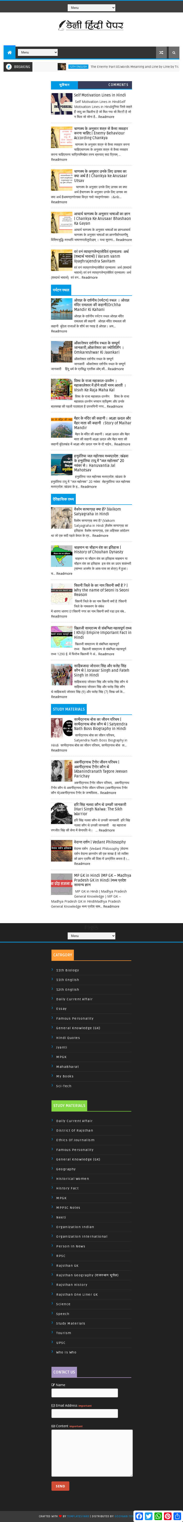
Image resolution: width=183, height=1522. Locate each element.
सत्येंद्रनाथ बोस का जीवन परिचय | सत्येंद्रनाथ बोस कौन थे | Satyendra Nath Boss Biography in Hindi (100, 724)
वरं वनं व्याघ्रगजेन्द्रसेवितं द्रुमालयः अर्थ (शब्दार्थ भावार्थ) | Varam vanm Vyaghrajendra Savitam (101, 256)
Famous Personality (75, 1018)
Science (63, 1304)
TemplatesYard (78, 1516)
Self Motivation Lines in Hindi (100, 95)
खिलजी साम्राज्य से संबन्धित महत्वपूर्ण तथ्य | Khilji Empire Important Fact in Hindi (103, 633)
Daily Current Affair (74, 999)
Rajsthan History (71, 1285)
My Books (65, 1076)
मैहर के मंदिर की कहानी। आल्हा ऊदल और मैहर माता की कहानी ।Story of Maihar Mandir (103, 423)
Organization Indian (75, 1227)
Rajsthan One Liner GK (77, 1295)
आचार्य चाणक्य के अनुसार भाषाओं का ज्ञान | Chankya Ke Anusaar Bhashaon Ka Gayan (102, 219)
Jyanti (61, 1047)
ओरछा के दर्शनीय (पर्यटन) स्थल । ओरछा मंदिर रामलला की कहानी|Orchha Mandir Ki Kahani (101, 305)
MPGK (61, 1057)
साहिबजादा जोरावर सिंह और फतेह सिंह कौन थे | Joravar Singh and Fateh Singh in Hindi (101, 671)
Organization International (81, 1237)
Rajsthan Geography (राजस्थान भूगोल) (87, 1275)
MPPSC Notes (68, 1208)
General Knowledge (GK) (78, 1028)
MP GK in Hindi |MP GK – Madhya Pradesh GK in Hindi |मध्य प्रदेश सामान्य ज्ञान (102, 880)
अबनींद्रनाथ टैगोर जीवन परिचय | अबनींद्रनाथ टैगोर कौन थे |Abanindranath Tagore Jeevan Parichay (100, 769)
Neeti (61, 1217)
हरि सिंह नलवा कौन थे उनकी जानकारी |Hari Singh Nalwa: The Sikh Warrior (100, 809)
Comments (118, 85)
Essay (61, 1009)
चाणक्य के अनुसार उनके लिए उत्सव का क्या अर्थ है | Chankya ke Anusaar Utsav (100, 176)
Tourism (63, 1333)
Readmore (106, 116)
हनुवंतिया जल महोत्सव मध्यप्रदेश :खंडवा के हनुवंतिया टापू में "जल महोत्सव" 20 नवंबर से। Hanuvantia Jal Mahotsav (101, 463)
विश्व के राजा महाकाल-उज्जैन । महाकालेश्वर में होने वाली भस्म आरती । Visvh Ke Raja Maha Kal (100, 385)
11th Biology (67, 970)
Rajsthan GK (67, 1266)
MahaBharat (67, 1067)
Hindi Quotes (68, 1038)
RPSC (61, 1256)
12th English (64, 66)
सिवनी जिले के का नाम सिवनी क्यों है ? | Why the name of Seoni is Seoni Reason (101, 590)
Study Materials (71, 1323)
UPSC (61, 1343)
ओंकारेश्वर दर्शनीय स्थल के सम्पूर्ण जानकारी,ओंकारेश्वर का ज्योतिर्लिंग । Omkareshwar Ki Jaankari (99, 348)
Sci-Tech (63, 1086)
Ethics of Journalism (75, 1140)
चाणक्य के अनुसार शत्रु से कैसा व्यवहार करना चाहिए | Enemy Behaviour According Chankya (101, 133)
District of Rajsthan (74, 1130)
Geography (66, 1169)
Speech (62, 1314)
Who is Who (66, 1352)
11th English (67, 980)
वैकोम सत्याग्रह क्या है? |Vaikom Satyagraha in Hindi (97, 511)
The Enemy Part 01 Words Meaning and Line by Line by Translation (128, 67)
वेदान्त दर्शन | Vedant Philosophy (100, 842)
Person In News (70, 1246)
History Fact (67, 1188)
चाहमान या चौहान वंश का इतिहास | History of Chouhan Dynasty (98, 550)
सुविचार (64, 85)
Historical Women (72, 1179)
